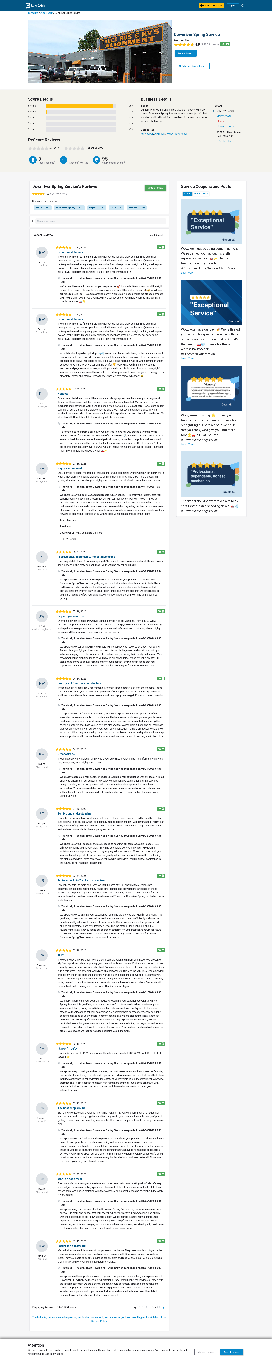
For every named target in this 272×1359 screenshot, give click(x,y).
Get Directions (226, 141)
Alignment (159, 133)
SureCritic (33, 13)
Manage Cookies (206, 1352)
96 (158, 1307)
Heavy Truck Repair (177, 133)
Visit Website (224, 116)
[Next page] (163, 1307)
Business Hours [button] (226, 126)
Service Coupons (201, 194)
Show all (187, 194)
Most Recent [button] (156, 235)
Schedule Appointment (193, 66)
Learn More (187, 272)
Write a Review (185, 53)
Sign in (232, 5)
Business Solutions (212, 5)
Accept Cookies (232, 1352)
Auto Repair (46, 13)
